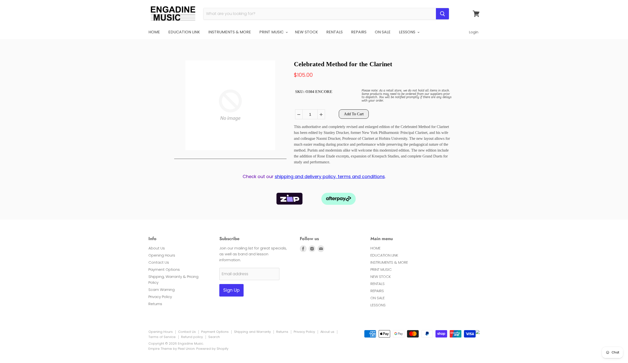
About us (327, 331)
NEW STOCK (306, 32)
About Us (156, 248)
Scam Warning (161, 289)
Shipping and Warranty (252, 331)
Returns (155, 303)
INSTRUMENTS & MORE (229, 32)
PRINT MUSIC (272, 32)
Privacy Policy (160, 296)
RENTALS (334, 32)
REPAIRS (358, 32)
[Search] (442, 13)
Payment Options (164, 269)
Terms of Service (162, 337)
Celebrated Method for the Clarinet (343, 64)
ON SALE (383, 32)
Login (473, 32)
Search (214, 337)
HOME (154, 32)
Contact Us (158, 262)
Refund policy (192, 337)
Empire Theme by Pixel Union (171, 348)
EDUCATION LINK (184, 32)
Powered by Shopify (212, 348)
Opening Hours (161, 255)
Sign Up (231, 290)
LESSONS (407, 32)
